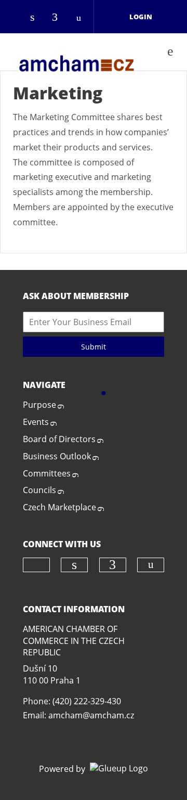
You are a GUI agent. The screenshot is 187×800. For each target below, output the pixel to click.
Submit (93, 347)
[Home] (76, 51)
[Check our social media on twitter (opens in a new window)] (16, 17)
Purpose (39, 404)
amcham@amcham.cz (91, 715)
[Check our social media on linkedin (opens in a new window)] (38, 17)
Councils (39, 490)
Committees (47, 473)
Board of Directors (59, 439)
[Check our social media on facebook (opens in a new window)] (60, 17)
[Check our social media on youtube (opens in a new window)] (81, 17)
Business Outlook (57, 456)
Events (36, 422)
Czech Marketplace (59, 507)
